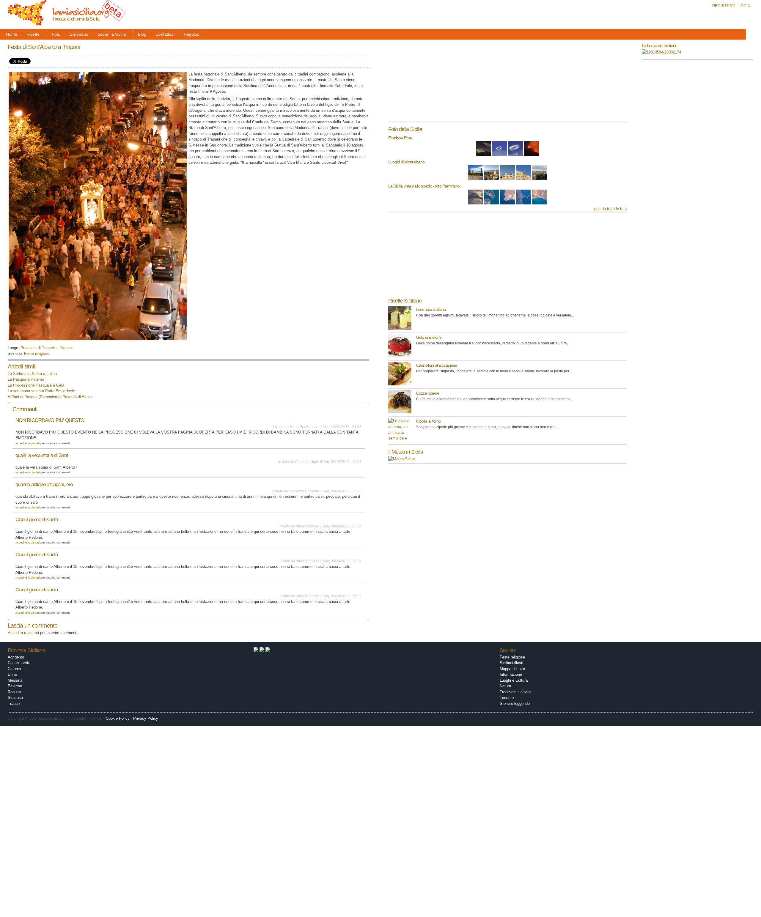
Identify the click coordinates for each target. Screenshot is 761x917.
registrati (34, 443)
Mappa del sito (512, 669)
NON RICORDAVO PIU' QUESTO (49, 420)
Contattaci (164, 34)
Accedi (19, 443)
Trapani (66, 348)
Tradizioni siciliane (516, 692)
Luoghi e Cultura (514, 680)
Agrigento (16, 657)
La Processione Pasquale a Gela (36, 385)
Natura (505, 686)
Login (744, 6)
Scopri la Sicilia (112, 34)
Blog (142, 34)
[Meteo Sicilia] (401, 459)
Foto (56, 34)
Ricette (33, 34)
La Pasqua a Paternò (26, 379)
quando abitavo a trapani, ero (44, 484)
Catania (14, 669)
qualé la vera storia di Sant (41, 455)
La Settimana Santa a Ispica (32, 373)
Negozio (191, 34)
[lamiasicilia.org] (27, 23)
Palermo (15, 686)
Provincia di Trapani (38, 348)
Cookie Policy (118, 718)
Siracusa (15, 697)
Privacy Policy (145, 718)
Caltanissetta (19, 663)
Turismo (507, 697)
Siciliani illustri (512, 663)
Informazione (511, 674)
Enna (12, 674)
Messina (15, 680)
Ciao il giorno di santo (36, 519)
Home (11, 34)
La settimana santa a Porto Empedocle (41, 391)
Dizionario (79, 34)
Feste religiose (36, 353)
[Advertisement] (432, 82)
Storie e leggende (515, 703)
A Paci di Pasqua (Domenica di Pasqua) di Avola (50, 397)
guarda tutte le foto (610, 209)
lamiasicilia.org (80, 11)
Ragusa (14, 692)
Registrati (723, 6)
